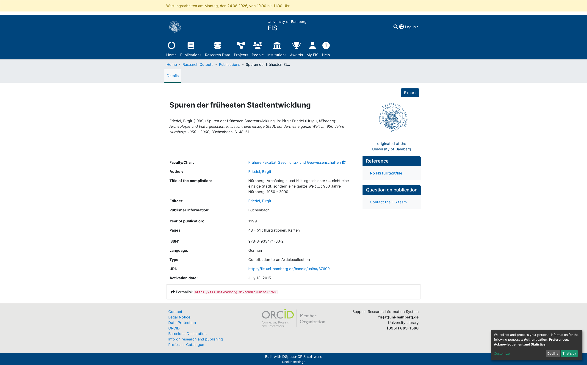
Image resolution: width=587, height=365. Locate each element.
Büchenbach (258, 210)
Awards (296, 55)
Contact (175, 311)
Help (326, 55)
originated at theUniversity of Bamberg (391, 146)
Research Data (217, 55)
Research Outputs (198, 64)
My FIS (312, 55)
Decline (552, 353)
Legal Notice (179, 317)
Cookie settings (293, 362)
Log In (410, 27)
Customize (502, 353)
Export (410, 92)
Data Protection (182, 322)
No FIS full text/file (386, 173)
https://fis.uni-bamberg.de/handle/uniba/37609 (289, 268)
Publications (190, 55)
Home (171, 55)
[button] (401, 27)
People (258, 55)
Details (173, 75)
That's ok (569, 353)
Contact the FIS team (388, 202)
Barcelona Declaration (187, 333)
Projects (241, 55)
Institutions (276, 55)
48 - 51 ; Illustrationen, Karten (274, 230)
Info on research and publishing (195, 339)
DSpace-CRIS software (302, 356)
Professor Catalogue (186, 344)
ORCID (174, 328)
